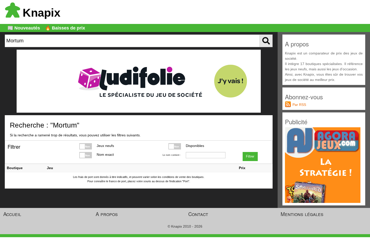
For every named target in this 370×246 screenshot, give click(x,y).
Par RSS (299, 105)
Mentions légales (302, 214)
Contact (198, 214)
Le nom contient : (172, 155)
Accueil (12, 214)
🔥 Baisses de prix (65, 27)
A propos (107, 214)
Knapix (41, 12)
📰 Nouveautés (24, 27)
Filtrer (250, 156)
